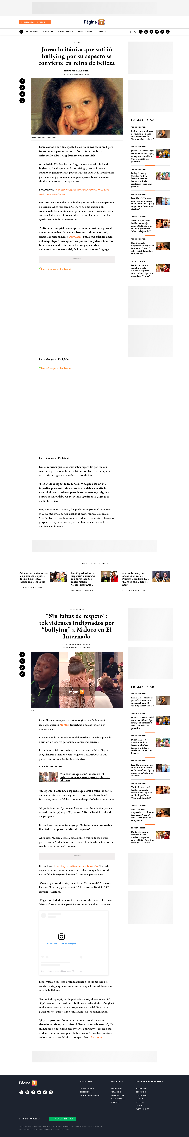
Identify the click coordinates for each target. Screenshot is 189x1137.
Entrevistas (32, 32)
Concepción (141, 1092)
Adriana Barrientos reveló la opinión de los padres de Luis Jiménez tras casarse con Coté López (33, 577)
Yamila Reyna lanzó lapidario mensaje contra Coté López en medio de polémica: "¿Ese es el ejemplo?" (141, 226)
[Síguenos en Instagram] (146, 32)
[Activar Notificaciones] (135, 32)
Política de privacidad (29, 1119)
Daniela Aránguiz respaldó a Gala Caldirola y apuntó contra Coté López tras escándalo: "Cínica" (142, 270)
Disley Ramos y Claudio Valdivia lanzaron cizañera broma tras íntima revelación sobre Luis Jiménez (141, 180)
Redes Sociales (84, 32)
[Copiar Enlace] (22, 94)
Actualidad (48, 32)
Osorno (139, 1106)
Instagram (97, 1037)
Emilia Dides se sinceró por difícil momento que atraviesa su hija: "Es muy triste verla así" (142, 135)
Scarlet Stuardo (83, 644)
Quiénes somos (87, 1088)
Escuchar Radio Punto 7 (33, 22)
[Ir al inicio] (21, 32)
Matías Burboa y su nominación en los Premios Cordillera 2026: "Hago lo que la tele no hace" (135, 578)
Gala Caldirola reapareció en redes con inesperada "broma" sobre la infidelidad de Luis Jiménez (142, 248)
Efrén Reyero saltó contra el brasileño (76, 866)
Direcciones (86, 1092)
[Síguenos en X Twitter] (141, 32)
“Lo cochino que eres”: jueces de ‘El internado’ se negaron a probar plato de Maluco (85, 777)
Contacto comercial (90, 1095)
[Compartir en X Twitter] (22, 88)
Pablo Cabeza (82, 71)
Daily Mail (75, 236)
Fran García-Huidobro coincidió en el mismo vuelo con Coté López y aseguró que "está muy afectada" (142, 203)
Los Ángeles (141, 1095)
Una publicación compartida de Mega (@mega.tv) (61, 971)
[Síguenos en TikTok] (162, 32)
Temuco (139, 1099)
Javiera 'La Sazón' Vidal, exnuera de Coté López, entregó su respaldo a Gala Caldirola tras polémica (142, 156)
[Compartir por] (22, 100)
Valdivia (140, 1102)
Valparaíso (141, 1088)
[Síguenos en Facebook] (151, 32)
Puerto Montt (142, 1109)
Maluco (64, 725)
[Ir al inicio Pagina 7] (94, 22)
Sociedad (101, 32)
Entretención (65, 32)
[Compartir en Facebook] (22, 81)
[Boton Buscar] (130, 32)
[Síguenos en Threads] (168, 32)
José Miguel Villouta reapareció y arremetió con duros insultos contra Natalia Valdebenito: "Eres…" (83, 578)
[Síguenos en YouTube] (157, 32)
